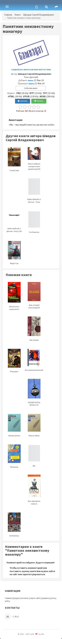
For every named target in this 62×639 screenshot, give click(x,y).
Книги (17, 14)
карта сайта (35, 598)
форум (16, 598)
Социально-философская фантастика (31, 70)
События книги (30, 88)
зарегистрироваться (33, 574)
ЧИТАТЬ (39, 101)
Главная (8, 14)
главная (8, 598)
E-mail (16, 616)
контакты (24, 598)
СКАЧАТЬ (24, 101)
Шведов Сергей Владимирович (38, 14)
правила (45, 598)
